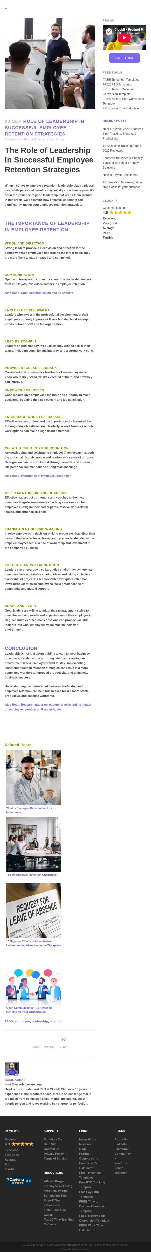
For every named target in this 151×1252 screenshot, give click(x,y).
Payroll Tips (52, 1200)
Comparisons (88, 1158)
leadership (39, 1021)
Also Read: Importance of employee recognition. (38, 475)
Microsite (121, 1172)
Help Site (50, 1144)
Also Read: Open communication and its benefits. (39, 292)
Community (123, 1153)
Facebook (122, 1149)
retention (57, 1021)
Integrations (87, 1139)
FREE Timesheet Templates (121, 79)
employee (22, 1021)
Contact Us (51, 1149)
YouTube (121, 1163)
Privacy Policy (54, 1153)
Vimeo (119, 1168)
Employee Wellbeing (58, 1186)
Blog (82, 1149)
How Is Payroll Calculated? (120, 174)
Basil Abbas (56, 139)
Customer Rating (114, 207)
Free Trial (124, 58)
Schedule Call (53, 1139)
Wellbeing (37, 139)
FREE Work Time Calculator (121, 108)
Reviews (11, 1139)
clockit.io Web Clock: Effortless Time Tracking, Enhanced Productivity (123, 133)
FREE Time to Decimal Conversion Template (93, 1206)
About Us (121, 1139)
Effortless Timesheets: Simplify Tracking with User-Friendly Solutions (123, 162)
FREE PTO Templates (117, 84)
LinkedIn (121, 1144)
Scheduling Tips (55, 1195)
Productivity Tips (56, 1190)
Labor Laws (52, 1205)
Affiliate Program (55, 1181)
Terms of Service (55, 1158)
